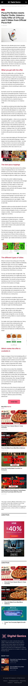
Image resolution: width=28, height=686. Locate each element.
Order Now (14, 401)
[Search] (26, 2)
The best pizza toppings (10, 165)
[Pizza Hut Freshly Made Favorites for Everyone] (14, 459)
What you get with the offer (12, 70)
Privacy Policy (23, 680)
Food (3, 9)
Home (2, 6)
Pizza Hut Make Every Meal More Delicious (13, 448)
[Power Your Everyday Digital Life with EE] (14, 613)
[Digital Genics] (14, 2)
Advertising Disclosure (13, 680)
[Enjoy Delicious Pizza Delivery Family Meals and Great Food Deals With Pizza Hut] (14, 481)
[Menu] (2, 2)
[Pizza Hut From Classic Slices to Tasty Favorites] (14, 417)
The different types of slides (12, 258)
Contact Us (10, 682)
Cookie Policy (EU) (18, 682)
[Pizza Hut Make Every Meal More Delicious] (14, 439)
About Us (5, 680)
